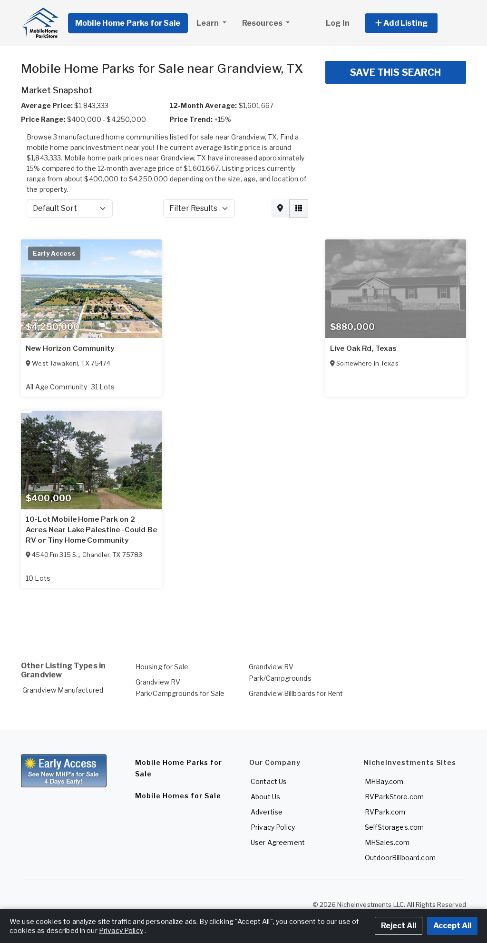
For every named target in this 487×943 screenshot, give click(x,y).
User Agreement (278, 842)
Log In (338, 23)
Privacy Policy (273, 827)
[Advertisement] (243, 613)
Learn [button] (208, 23)
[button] (412, 23)
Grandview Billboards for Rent (296, 693)
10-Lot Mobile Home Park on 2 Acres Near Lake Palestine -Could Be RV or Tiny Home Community (91, 530)
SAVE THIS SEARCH (395, 72)
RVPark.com (385, 812)
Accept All (452, 925)
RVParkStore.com (394, 797)
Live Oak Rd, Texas (363, 348)
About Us (265, 797)
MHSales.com (387, 842)
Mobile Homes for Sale (178, 796)
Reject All (398, 925)
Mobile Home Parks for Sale (128, 23)
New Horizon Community (70, 348)
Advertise (266, 812)
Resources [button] (263, 23)
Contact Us (269, 781)
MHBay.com (384, 781)
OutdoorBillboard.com (400, 858)
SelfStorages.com (394, 827)
